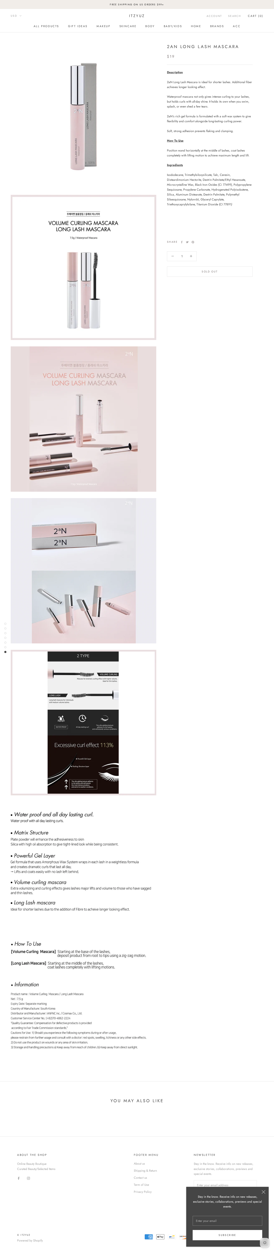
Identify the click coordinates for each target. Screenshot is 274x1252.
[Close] (263, 1192)
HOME (196, 26)
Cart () (255, 16)
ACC (236, 26)
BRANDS (217, 26)
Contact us (140, 1177)
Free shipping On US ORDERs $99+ (137, 4)
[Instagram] (28, 1178)
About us (139, 1163)
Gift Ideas (78, 26)
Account (214, 16)
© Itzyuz (24, 1235)
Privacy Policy (143, 1192)
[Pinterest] (193, 242)
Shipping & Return (145, 1170)
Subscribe (227, 1235)
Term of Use (141, 1185)
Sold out (210, 272)
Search (234, 16)
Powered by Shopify (30, 1240)
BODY (150, 26)
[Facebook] (181, 242)
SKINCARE (128, 26)
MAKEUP (103, 26)
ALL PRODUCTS (46, 26)
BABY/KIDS (173, 26)
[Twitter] (187, 242)
